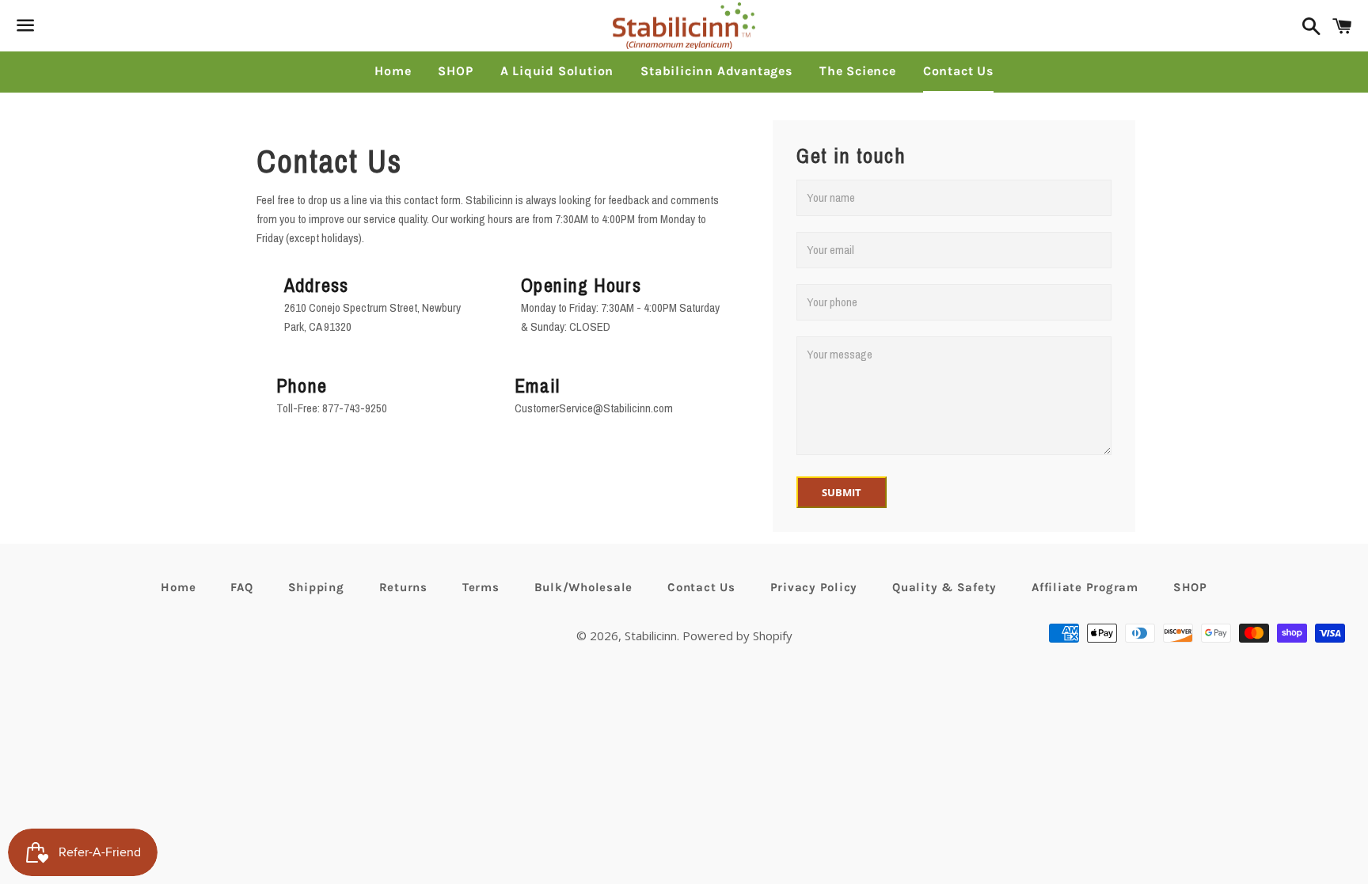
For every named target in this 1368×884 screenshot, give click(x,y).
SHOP (455, 70)
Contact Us (958, 70)
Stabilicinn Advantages (716, 70)
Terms (481, 587)
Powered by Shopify (737, 635)
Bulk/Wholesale (583, 587)
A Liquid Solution (557, 70)
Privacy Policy (814, 587)
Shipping (316, 587)
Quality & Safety (944, 587)
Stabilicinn (651, 635)
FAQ (241, 587)
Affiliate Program (1085, 587)
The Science (857, 70)
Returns (403, 587)
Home (392, 70)
